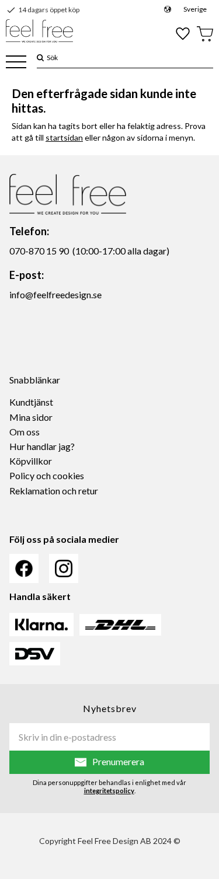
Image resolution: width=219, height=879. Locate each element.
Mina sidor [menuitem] (31, 417)
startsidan (64, 137)
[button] (16, 63)
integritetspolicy (109, 790)
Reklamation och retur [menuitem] (53, 490)
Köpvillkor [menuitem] (30, 460)
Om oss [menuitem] (24, 431)
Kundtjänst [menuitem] (31, 401)
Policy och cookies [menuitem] (46, 475)
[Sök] (40, 57)
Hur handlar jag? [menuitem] (42, 446)
